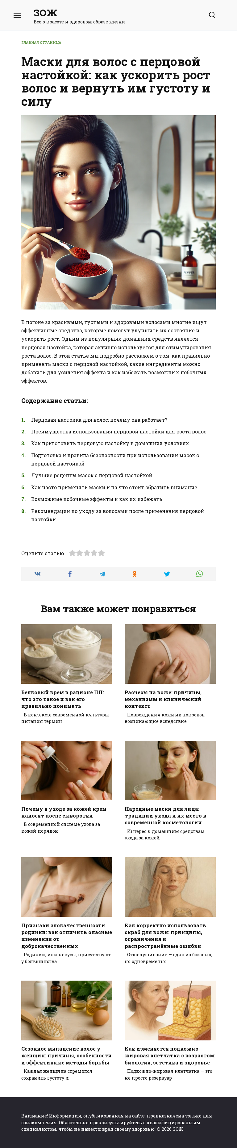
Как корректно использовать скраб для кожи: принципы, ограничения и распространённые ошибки (165, 935)
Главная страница (41, 42)
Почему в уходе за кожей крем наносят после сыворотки (63, 811)
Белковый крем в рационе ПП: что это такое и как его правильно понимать (62, 699)
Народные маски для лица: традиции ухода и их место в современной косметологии (165, 815)
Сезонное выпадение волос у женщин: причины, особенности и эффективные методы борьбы (66, 1055)
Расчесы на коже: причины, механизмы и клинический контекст (163, 699)
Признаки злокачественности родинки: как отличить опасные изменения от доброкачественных (66, 935)
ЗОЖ (45, 12)
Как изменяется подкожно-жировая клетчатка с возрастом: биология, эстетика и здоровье (170, 1055)
